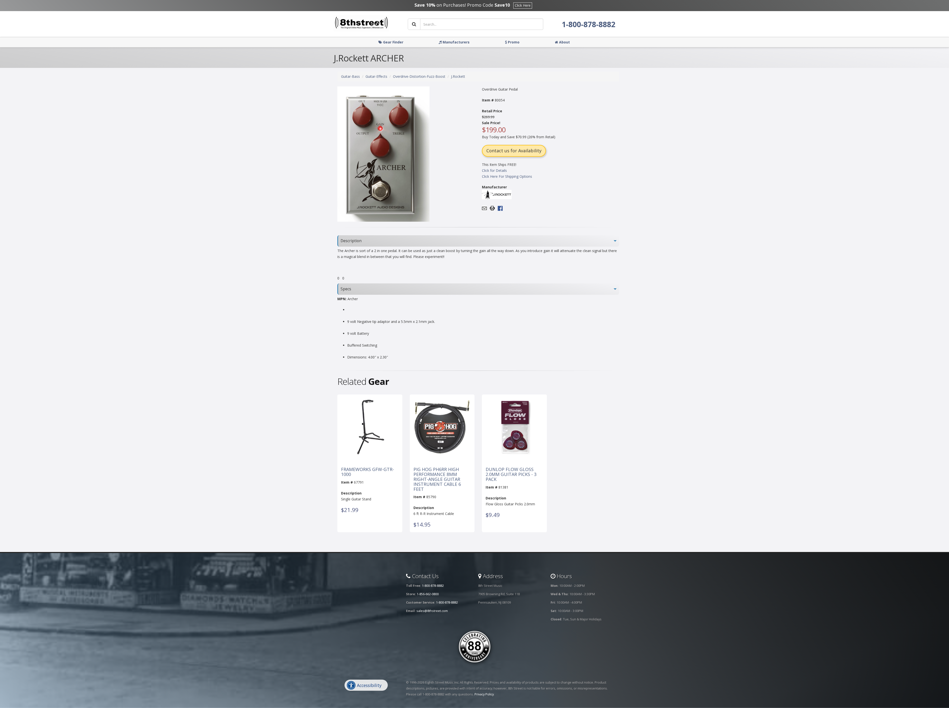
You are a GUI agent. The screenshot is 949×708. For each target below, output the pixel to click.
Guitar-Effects (376, 76)
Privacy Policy (484, 694)
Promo (513, 42)
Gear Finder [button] (392, 42)
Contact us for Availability (513, 151)
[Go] (414, 24)
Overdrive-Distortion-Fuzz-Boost (419, 76)
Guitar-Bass (350, 76)
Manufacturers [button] (456, 42)
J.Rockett (458, 76)
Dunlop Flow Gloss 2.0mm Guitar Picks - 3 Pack (511, 474)
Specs (346, 289)
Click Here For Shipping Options (507, 176)
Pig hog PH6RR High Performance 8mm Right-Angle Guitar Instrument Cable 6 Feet (437, 479)
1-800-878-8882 (588, 24)
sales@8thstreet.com (432, 611)
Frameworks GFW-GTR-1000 (367, 472)
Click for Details (494, 170)
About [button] (564, 42)
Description (351, 240)
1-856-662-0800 (428, 594)
